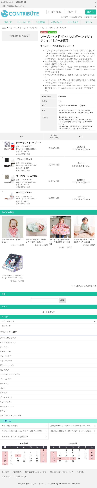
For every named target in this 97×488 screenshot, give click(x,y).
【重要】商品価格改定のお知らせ (12, 6)
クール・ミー (5, 352)
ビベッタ (3, 393)
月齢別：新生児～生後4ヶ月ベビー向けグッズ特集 (70, 426)
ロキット (3, 411)
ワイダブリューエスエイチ (10, 416)
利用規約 (80, 472)
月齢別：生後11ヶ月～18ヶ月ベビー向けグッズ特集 (70, 431)
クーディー (4, 347)
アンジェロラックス (8, 338)
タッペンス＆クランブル (10, 374)
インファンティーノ (8, 342)
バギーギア (4, 383)
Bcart (78, 484)
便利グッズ (6, 326)
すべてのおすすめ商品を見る (84, 286)
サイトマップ (7, 476)
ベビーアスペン (6, 402)
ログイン (89, 22)
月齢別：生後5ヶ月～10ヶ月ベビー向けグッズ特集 (22, 431)
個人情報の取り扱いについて (61, 472)
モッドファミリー (7, 406)
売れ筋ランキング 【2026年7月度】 (14, 2)
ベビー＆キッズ (14, 28)
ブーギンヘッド (6, 397)
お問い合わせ (56, 22)
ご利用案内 (40, 22)
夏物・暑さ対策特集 (10, 426)
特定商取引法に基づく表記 (35, 472)
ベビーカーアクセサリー (30, 28)
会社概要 (5, 472)
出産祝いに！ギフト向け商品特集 (15, 437)
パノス (2, 388)
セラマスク (4, 370)
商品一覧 (8, 22)
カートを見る (72, 22)
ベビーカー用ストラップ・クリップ (53, 28)
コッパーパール (6, 361)
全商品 (4, 28)
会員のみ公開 (25, 36)
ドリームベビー (6, 379)
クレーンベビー (6, 356)
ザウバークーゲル (7, 365)
